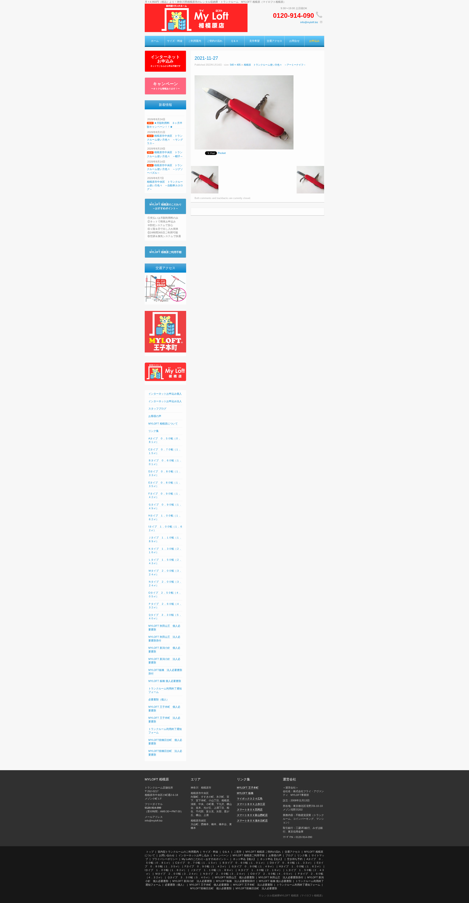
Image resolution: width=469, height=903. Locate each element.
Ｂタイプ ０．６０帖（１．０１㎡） (244, 862)
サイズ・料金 (174, 40)
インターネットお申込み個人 (165, 393)
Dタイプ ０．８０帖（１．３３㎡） (291, 862)
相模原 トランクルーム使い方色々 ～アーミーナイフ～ (275, 65)
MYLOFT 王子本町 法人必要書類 (253, 884)
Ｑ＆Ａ (234, 40)
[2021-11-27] (244, 112)
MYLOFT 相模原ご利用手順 (249, 855)
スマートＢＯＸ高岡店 (250, 809)
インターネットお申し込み (193, 855)
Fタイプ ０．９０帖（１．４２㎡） (206, 866)
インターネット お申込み (165, 61)
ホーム (155, 40)
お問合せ (294, 40)
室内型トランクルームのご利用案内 (178, 851)
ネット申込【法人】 (271, 859)
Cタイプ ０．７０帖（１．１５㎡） (196, 862)
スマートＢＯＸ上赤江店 (251, 804)
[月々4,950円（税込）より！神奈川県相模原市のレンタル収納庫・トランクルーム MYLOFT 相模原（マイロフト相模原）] (196, 17)
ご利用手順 (165, 252)
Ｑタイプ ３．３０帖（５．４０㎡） (189, 877)
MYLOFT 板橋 (245, 793)
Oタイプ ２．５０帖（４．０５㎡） (271, 873)
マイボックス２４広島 (250, 798)
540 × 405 (235, 65)
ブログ (289, 855)
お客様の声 (154, 416)
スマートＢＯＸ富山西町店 (252, 815)
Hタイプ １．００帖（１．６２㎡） (300, 866)
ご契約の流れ (214, 40)
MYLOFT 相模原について (163, 423)
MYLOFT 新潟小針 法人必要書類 (192, 881)
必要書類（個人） (158, 699)
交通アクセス (274, 40)
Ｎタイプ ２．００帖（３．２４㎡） (224, 873)
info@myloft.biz (309, 22)
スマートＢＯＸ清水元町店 (252, 820)
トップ (150, 851)
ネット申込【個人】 (244, 859)
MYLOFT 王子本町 (247, 787)
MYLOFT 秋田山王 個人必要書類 (234, 877)
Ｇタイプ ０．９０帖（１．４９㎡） (253, 866)
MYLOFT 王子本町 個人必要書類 (209, 884)
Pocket (222, 153)
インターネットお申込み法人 (165, 401)
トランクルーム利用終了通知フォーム (298, 884)
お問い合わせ (166, 855)
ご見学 (237, 851)
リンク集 (153, 430)
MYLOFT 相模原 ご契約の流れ (263, 851)
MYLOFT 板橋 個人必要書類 (164, 680)
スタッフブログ (157, 408)
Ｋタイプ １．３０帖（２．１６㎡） (260, 870)
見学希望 (254, 40)
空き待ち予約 (294, 859)
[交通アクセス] (165, 288)
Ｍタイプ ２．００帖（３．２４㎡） (177, 873)
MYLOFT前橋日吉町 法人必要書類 (256, 888)
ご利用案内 (194, 40)
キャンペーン (165, 86)
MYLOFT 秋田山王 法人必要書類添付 (280, 877)
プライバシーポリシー (165, 859)
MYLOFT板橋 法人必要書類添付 (235, 881)
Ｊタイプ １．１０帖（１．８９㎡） (212, 870)
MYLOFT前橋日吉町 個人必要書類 (211, 888)
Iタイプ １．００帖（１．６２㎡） (166, 870)
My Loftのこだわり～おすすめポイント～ (205, 859)
